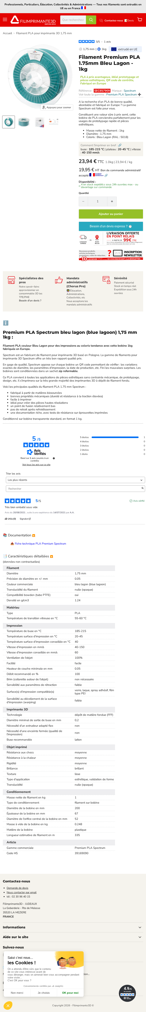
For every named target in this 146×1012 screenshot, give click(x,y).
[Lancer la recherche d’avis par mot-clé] (142, 489)
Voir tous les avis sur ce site (36, 464)
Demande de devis (17, 888)
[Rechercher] (91, 19)
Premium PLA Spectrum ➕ (123, 94)
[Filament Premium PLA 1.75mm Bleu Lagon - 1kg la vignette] (8, 122)
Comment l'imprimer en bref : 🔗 (101, 145)
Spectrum (130, 91)
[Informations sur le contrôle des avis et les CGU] (53, 458)
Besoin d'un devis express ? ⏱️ (111, 226)
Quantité (84, 193)
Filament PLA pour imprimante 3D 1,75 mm (44, 33)
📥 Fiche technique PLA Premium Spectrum (38, 544)
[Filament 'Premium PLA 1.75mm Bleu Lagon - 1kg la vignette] (24, 122)
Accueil (7, 33)
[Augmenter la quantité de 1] (112, 201)
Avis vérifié (138, 500)
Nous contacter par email (21, 892)
